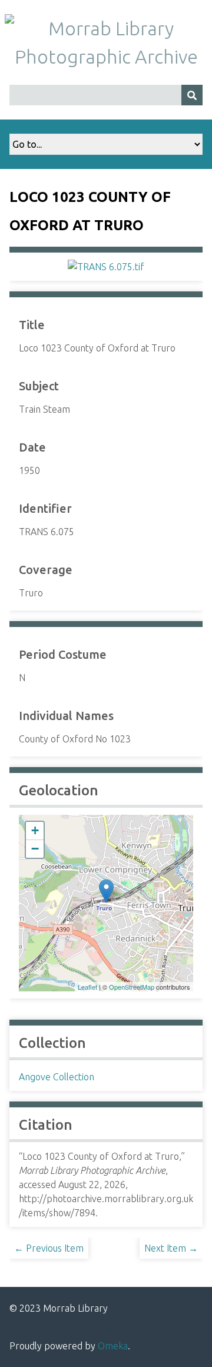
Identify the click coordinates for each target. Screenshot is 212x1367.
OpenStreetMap (131, 986)
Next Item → (171, 1248)
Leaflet (87, 986)
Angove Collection (56, 1076)
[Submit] (192, 95)
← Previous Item (49, 1248)
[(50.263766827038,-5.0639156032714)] (106, 891)
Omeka (113, 1346)
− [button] (35, 848)
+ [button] (35, 830)
